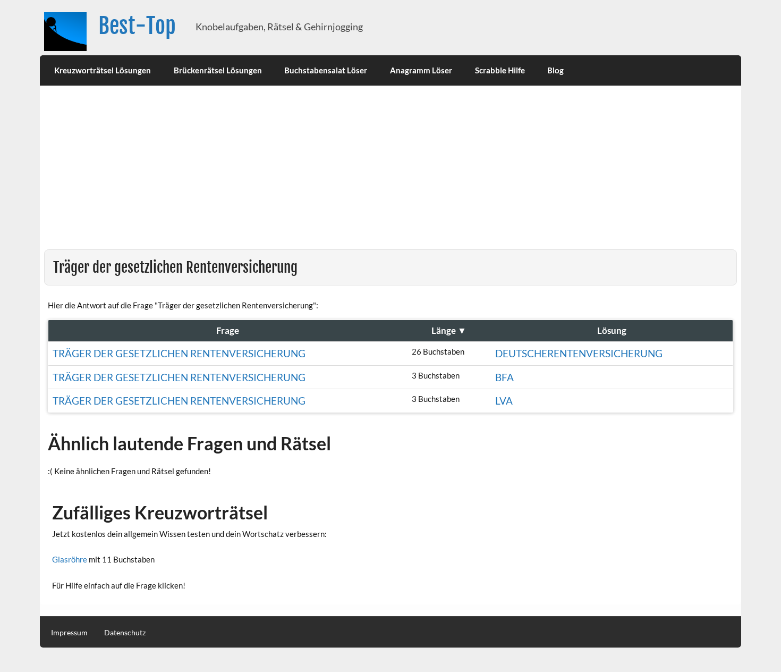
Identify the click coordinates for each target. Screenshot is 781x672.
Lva (504, 400)
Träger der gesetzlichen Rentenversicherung (179, 353)
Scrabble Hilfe (500, 70)
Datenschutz (125, 632)
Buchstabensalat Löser (325, 70)
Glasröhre (69, 559)
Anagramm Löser (421, 70)
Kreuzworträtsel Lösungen (102, 70)
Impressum (69, 632)
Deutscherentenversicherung (579, 353)
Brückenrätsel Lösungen (218, 70)
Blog (555, 70)
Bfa (504, 377)
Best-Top (137, 25)
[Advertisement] (390, 169)
